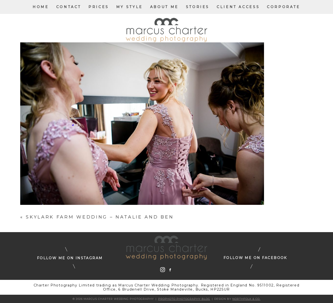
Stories (197, 7)
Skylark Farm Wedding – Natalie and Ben (100, 217)
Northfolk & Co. (246, 299)
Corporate (283, 7)
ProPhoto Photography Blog (184, 299)
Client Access (238, 7)
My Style (129, 7)
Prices (98, 7)
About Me (164, 7)
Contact (68, 7)
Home (41, 7)
